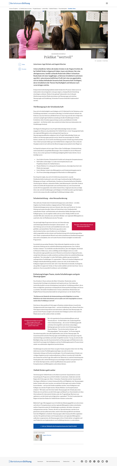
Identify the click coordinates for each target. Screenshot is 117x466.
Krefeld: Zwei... (72, 8)
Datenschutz (66, 461)
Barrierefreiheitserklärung (53, 461)
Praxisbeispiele (63, 8)
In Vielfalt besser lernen (25, 8)
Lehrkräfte (45, 8)
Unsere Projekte (13, 8)
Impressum (40, 461)
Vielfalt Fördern (53, 8)
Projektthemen (37, 8)
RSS (74, 461)
